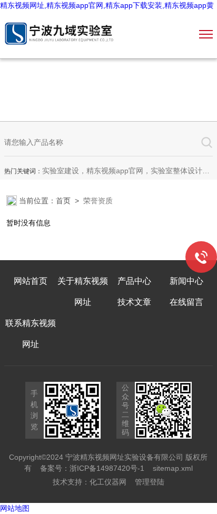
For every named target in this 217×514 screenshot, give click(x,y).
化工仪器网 (108, 482)
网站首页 (30, 280)
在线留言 (186, 302)
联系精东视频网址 (30, 334)
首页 (63, 200)
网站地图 (14, 508)
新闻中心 (186, 280)
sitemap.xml (173, 468)
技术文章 (134, 302)
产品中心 (134, 280)
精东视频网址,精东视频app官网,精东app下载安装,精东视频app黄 (107, 5)
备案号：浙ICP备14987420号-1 (92, 468)
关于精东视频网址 (82, 291)
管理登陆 (149, 482)
